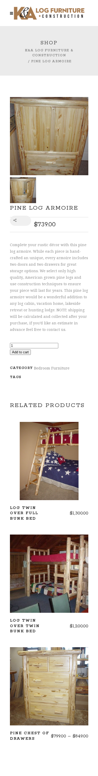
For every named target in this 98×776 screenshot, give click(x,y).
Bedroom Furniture (52, 368)
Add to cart (20, 352)
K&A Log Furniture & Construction (49, 52)
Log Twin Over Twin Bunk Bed (25, 626)
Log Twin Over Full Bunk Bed (24, 513)
